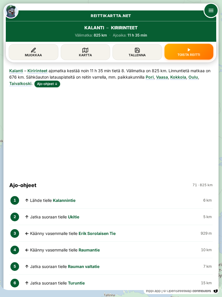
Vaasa (162, 77)
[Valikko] (211, 10)
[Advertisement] (111, 132)
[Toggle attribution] (215, 290)
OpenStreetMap (179, 290)
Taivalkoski (20, 83)
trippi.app (153, 290)
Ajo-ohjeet (47, 84)
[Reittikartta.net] (10, 11)
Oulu (193, 77)
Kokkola (178, 77)
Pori (150, 77)
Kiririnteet (37, 70)
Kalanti (16, 70)
